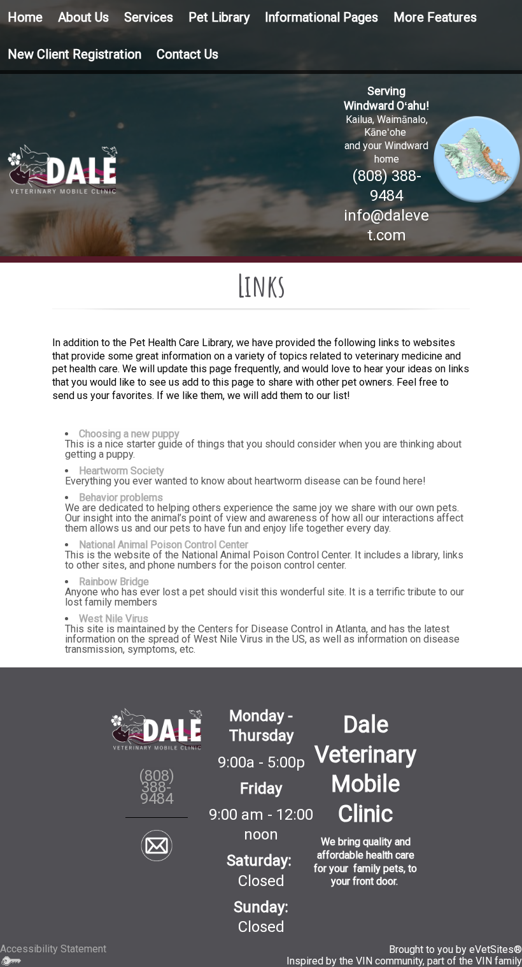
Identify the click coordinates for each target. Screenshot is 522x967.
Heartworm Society (121, 471)
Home (25, 17)
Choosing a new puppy (129, 434)
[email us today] (157, 845)
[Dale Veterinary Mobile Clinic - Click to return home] (62, 168)
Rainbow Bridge (114, 582)
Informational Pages (321, 17)
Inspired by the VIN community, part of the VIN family (404, 961)
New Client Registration (74, 54)
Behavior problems (121, 497)
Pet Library (219, 17)
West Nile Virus (113, 619)
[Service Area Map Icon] (477, 158)
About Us (83, 17)
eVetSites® (495, 949)
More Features (435, 17)
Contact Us (187, 54)
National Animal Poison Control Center (163, 545)
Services (148, 17)
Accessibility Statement (53, 949)
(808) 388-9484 (156, 787)
